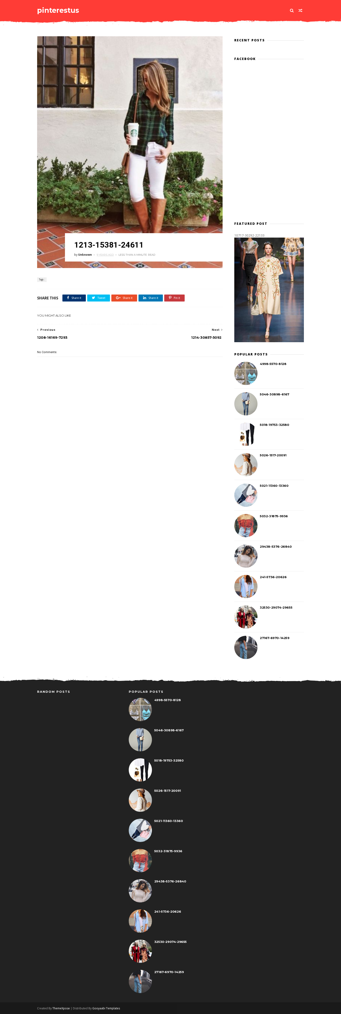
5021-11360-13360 (274, 485)
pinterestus (58, 10)
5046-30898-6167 (274, 394)
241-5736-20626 (273, 577)
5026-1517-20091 (273, 455)
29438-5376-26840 (276, 546)
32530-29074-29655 (276, 607)
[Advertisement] (129, 445)
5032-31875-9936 (274, 516)
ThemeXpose (61, 1008)
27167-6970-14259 (275, 638)
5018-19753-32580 (274, 425)
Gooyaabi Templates (106, 1008)
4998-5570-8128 (273, 364)
